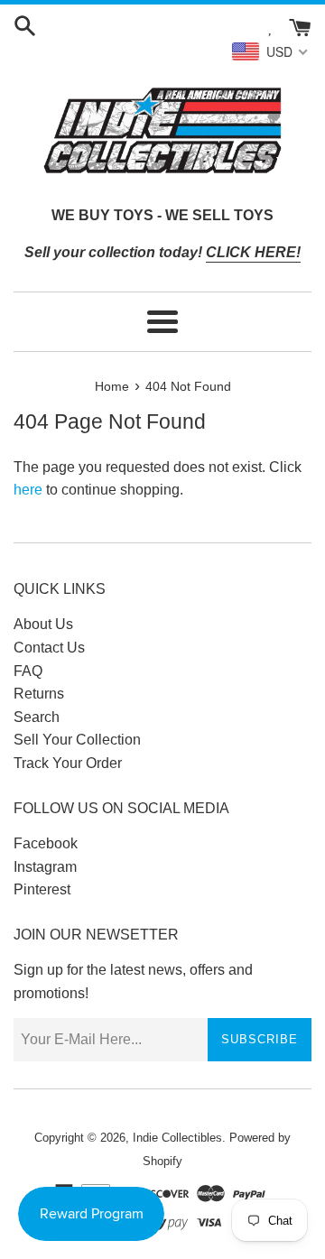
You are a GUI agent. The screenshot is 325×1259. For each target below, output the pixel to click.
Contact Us (49, 647)
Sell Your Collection (77, 739)
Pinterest (42, 889)
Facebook (46, 843)
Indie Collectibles (177, 1137)
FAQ (28, 671)
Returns (39, 693)
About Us (43, 624)
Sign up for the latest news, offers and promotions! (133, 981)
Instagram (45, 867)
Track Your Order (68, 763)
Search (37, 717)
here (28, 489)
